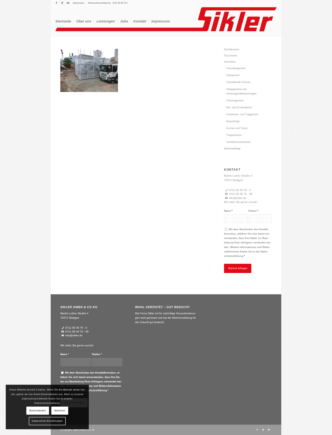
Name (228, 210)
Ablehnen (59, 410)
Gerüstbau (230, 61)
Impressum (78, 3)
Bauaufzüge (233, 121)
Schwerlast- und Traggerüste (242, 114)
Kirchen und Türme (236, 128)
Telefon (253, 210)
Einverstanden (37, 410)
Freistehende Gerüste (238, 82)
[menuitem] (78, 3)
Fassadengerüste (236, 68)
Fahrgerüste (233, 75)
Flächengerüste (234, 100)
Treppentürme (234, 135)
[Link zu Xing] (62, 3)
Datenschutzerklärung (99, 3)
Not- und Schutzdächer (239, 107)
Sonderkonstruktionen (238, 142)
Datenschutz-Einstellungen (47, 421)
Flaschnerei (230, 55)
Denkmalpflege (232, 148)
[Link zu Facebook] (56, 3)
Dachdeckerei (231, 49)
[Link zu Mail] (68, 3)
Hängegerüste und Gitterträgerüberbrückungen (241, 91)
